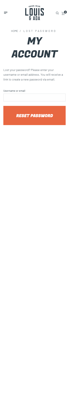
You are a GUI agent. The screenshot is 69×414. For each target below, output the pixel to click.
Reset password (34, 116)
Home (14, 30)
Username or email (14, 90)
